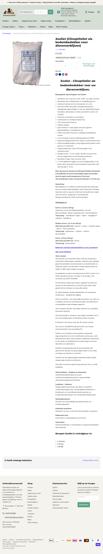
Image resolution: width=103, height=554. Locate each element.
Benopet (62, 49)
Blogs (51, 27)
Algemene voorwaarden (61, 502)
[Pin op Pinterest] (66, 74)
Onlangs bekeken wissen (90, 460)
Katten (15, 21)
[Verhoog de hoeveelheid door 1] (73, 66)
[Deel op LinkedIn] (63, 74)
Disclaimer (56, 505)
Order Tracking (61, 27)
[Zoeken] (50, 12)
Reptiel (88, 21)
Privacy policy (57, 499)
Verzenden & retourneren (61, 493)
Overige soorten (9, 27)
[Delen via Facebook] (56, 74)
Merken (43, 27)
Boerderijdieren (75, 21)
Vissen (21, 27)
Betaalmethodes (58, 496)
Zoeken (55, 487)
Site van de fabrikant (63, 252)
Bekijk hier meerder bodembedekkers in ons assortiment (76, 247)
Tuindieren (32, 27)
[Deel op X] (60, 74)
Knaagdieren (60, 21)
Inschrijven (83, 504)
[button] (90, 12)
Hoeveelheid (59, 61)
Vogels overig (46, 21)
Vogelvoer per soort (29, 21)
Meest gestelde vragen (60, 508)
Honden (6, 21)
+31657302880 (10, 513)
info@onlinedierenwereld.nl (14, 517)
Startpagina (7, 33)
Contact (55, 490)
